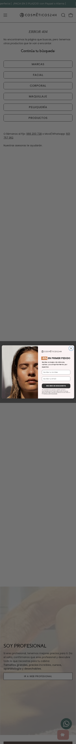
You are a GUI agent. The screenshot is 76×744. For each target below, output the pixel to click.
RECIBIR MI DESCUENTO (56, 386)
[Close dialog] (71, 348)
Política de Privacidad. (50, 394)
